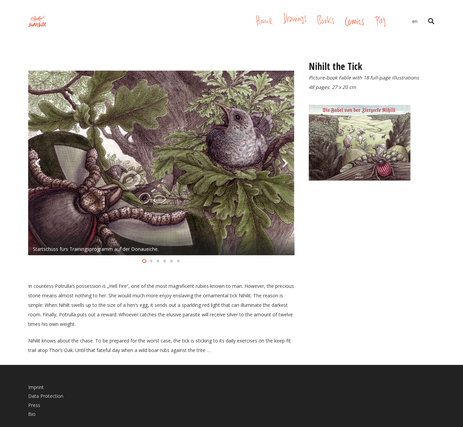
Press (34, 405)
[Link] (37, 21)
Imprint (36, 387)
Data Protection (45, 396)
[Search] (431, 21)
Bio (32, 414)
